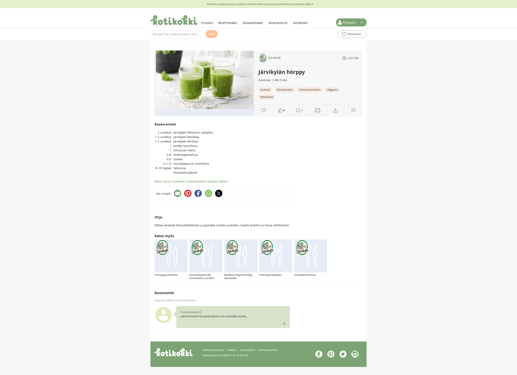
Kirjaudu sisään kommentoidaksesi (175, 300)
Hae (211, 34)
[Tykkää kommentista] (284, 323)
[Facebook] (198, 193)
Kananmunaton (309, 90)
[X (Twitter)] (218, 193)
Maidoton (267, 97)
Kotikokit (300, 23)
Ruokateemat (253, 23)
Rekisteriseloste (268, 350)
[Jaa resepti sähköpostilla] (177, 193)
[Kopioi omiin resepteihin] (335, 110)
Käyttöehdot (247, 350)
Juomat (265, 90)
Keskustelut (278, 23)
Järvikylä (274, 58)
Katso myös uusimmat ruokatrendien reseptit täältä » (191, 181)
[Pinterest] (187, 193)
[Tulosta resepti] (318, 110)
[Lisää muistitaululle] (263, 110)
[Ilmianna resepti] (354, 110)
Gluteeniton (285, 90)
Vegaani (332, 90)
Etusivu (207, 23)
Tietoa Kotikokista (213, 350)
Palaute (231, 350)
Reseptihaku (227, 23)
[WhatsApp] (208, 193)
